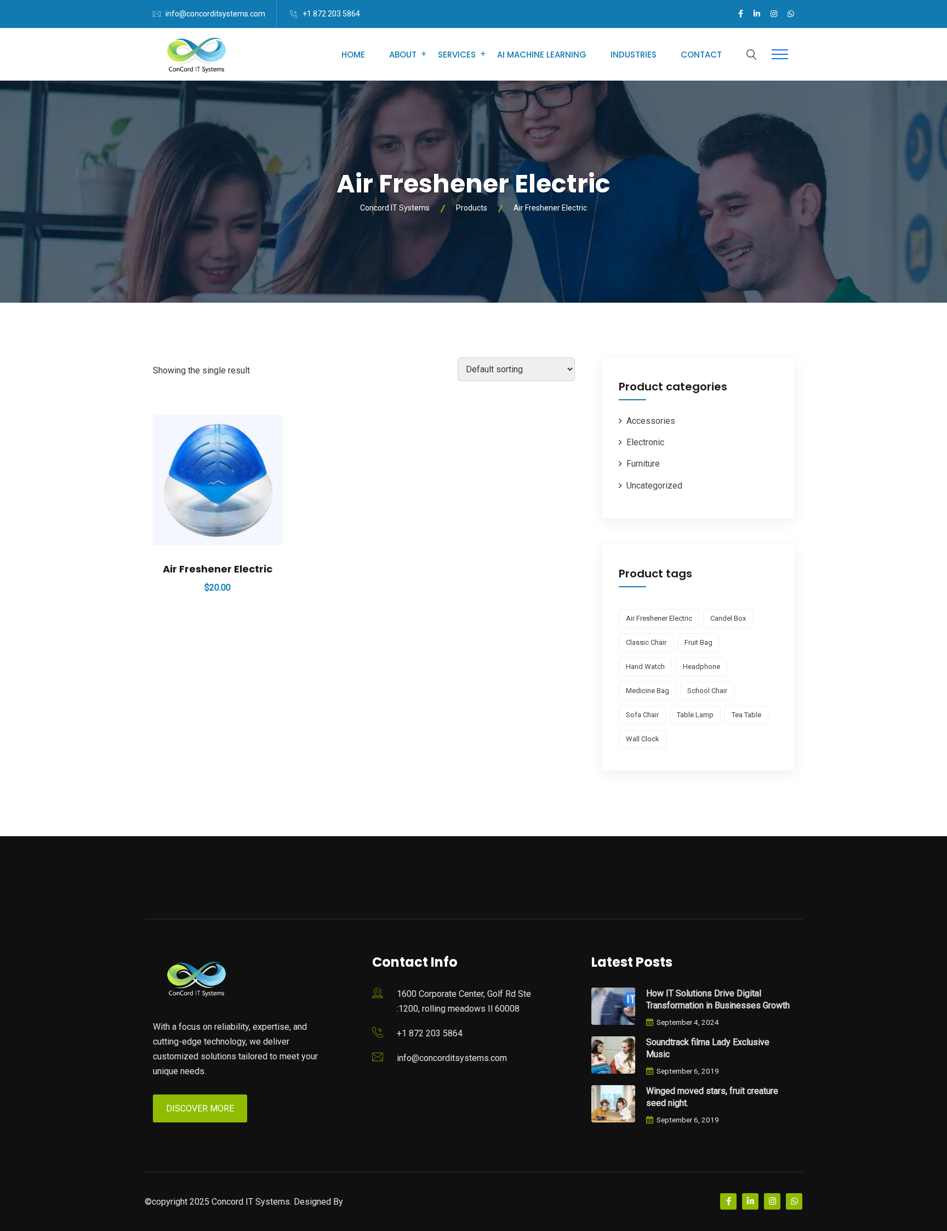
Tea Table (746, 715)
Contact (701, 54)
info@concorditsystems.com (215, 13)
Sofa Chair (642, 715)
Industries (634, 54)
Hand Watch (645, 666)
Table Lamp (695, 715)
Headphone (701, 666)
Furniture (643, 463)
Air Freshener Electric (217, 569)
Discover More (200, 1108)
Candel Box (728, 618)
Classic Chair (646, 642)
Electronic (645, 442)
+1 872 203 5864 (331, 13)
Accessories (650, 421)
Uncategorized (654, 485)
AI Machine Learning (541, 54)
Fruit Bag (698, 642)
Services (457, 54)
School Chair (707, 691)
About (403, 54)
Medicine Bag (647, 691)
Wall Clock (642, 739)
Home (353, 54)
